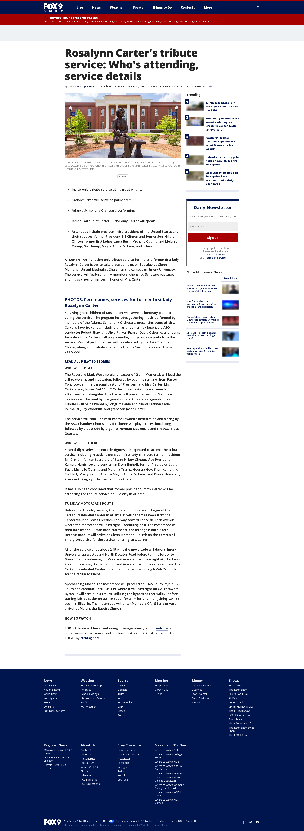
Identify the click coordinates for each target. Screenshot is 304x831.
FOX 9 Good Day (238, 694)
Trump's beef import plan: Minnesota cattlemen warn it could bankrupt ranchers (202, 319)
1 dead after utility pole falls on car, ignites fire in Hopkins (222, 160)
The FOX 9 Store (238, 735)
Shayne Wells (162, 685)
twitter (250, 822)
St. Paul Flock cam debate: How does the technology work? (201, 335)
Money (197, 680)
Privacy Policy (216, 254)
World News (51, 694)
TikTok (121, 775)
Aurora (121, 715)
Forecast (86, 689)
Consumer (49, 706)
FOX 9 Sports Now (239, 715)
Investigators (51, 698)
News (48, 680)
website (162, 628)
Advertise (86, 775)
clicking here (90, 638)
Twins (121, 694)
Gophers (122, 689)
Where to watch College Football (168, 756)
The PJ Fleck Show (239, 710)
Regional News (55, 745)
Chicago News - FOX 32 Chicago (57, 759)
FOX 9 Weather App (92, 685)
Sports (123, 680)
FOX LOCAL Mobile (129, 754)
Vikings (121, 685)
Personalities (88, 758)
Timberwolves (126, 702)
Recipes (159, 694)
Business (197, 689)
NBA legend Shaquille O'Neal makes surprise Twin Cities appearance (202, 351)
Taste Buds (235, 719)
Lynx (120, 706)
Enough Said (236, 702)
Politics (48, 702)
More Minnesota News (204, 272)
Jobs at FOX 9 (88, 762)
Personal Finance (201, 685)
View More (230, 278)
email (257, 822)
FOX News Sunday (54, 710)
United (121, 710)
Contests (86, 754)
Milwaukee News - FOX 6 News (58, 751)
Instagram (123, 767)
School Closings (90, 694)
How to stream (126, 750)
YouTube (123, 779)
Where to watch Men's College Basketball (167, 779)
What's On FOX (89, 767)
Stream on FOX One (170, 745)
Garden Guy (161, 689)
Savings (196, 702)
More (208, 7)
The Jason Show (238, 689)
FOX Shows (235, 685)
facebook (243, 822)
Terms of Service (215, 257)
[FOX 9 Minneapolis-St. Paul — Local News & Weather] (55, 7)
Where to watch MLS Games (167, 801)
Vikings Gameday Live (241, 706)
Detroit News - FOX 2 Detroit (56, 766)
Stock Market (199, 694)
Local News (50, 685)
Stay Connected (130, 745)
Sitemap (85, 771)
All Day (233, 698)
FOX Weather (88, 706)
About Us (88, 745)
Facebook (123, 762)
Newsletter (124, 758)
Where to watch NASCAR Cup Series (169, 767)
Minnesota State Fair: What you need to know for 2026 (222, 106)
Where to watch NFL (166, 750)
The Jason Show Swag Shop (241, 729)
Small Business (200, 698)
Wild (120, 698)
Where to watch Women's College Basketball (169, 786)
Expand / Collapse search (258, 7)
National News (52, 689)
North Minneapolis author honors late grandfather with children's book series (202, 288)
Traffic (84, 702)
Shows (234, 680)
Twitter (122, 771)
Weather (87, 680)
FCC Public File (89, 779)
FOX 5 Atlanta (104, 86)
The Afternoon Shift (240, 723)
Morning (161, 680)
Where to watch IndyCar (168, 773)
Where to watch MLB (167, 761)
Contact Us (87, 750)
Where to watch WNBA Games (168, 794)
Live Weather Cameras (94, 698)
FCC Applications (90, 784)
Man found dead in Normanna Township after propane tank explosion (201, 304)
